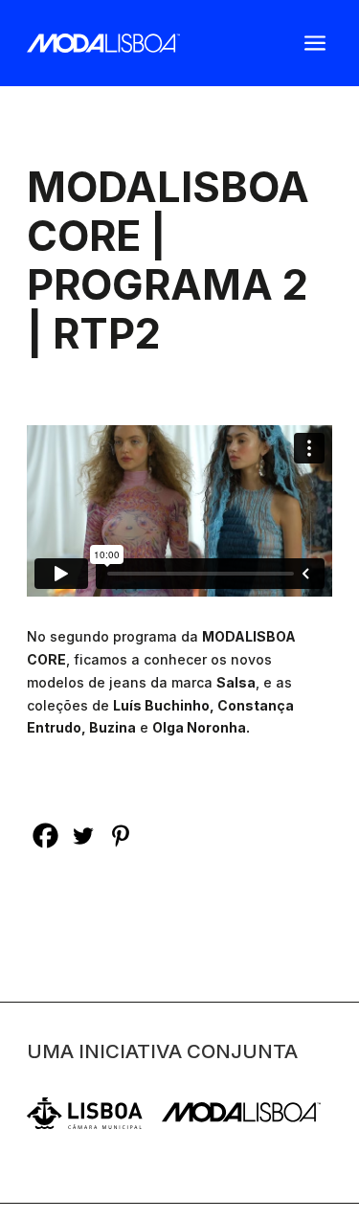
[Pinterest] (120, 835)
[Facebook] (45, 835)
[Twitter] (83, 835)
